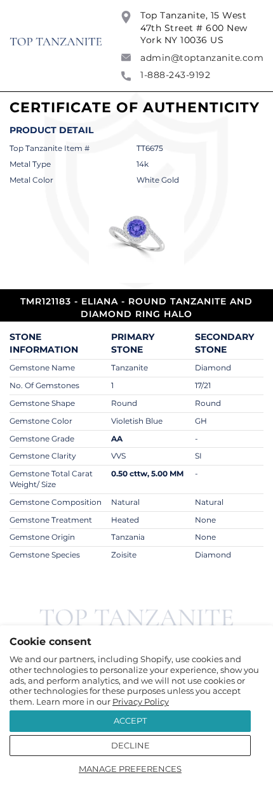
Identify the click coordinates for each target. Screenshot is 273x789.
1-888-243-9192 (175, 75)
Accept (130, 720)
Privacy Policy (140, 701)
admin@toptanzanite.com (201, 57)
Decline (130, 745)
